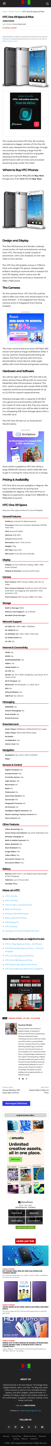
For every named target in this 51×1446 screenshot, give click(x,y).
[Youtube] (42, 1427)
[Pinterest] (16, 32)
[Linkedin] (27, 32)
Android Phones (15, 1018)
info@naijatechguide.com (30, 1410)
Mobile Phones (15, 12)
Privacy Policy (16, 1436)
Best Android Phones (15, 918)
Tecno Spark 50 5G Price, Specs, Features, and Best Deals (25, 1308)
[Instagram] (15, 1427)
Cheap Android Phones (16, 913)
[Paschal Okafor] (11, 1051)
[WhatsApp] (22, 32)
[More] (33, 32)
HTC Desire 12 (11, 922)
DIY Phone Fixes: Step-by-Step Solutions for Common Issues (22, 1272)
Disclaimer (42, 1436)
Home (4, 12)
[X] (10, 32)
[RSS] (28, 1427)
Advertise (6, 1436)
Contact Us (34, 1439)
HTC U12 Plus (11, 900)
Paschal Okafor (10, 28)
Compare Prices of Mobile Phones (22, 931)
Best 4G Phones (13, 909)
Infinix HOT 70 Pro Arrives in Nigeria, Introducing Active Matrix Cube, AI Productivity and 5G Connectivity (25, 1344)
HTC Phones (11, 926)
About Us (24, 1439)
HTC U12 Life (11, 896)
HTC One (26, 1018)
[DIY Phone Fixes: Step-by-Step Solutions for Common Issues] (25, 1255)
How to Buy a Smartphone (18, 905)
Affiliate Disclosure (29, 1436)
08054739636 (29, 1405)
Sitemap (16, 1439)
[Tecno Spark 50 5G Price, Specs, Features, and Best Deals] (25, 1291)
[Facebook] (4, 32)
